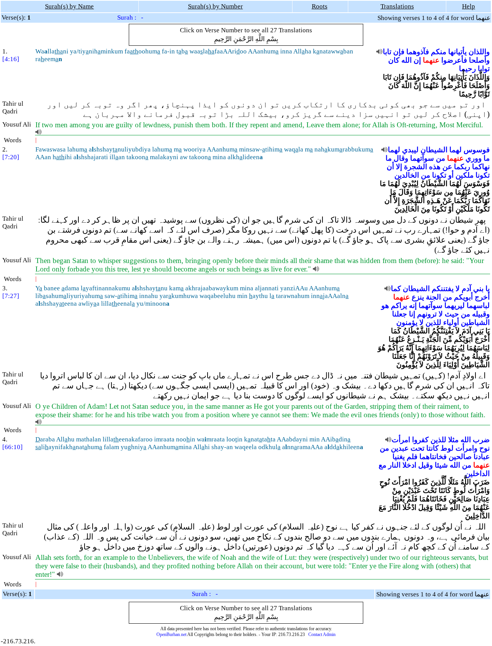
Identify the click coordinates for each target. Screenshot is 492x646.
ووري (473, 158)
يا (487, 289)
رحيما (467, 69)
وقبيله (481, 314)
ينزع (418, 297)
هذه (434, 167)
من (440, 158)
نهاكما (481, 167)
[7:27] (10, 296)
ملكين (464, 175)
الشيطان (434, 150)
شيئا (441, 465)
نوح (484, 448)
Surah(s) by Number (215, 6)
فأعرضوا (454, 60)
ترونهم (427, 314)
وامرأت (466, 448)
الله (406, 60)
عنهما (431, 60)
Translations (397, 6)
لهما (455, 150)
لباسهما (478, 305)
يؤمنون (406, 322)
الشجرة (415, 167)
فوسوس (477, 150)
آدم (466, 289)
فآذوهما (417, 52)
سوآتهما (422, 158)
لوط (447, 448)
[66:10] (12, 447)
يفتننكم (443, 289)
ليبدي (410, 150)
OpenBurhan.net (171, 634)
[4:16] (10, 59)
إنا (412, 314)
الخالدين (406, 175)
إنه (413, 305)
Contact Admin (322, 634)
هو (385, 305)
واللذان (479, 52)
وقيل (425, 465)
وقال (401, 158)
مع (382, 465)
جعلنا (399, 314)
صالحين (460, 457)
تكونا (482, 175)
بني (478, 289)
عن (447, 167)
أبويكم (463, 297)
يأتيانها (457, 52)
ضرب (481, 440)
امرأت (401, 440)
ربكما (462, 167)
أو (451, 175)
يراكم (399, 305)
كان (393, 60)
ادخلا (409, 465)
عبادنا (482, 457)
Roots (319, 6)
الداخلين (477, 474)
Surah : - (130, 17)
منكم (438, 52)
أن (390, 167)
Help (468, 6)
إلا (399, 167)
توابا (484, 69)
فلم (412, 457)
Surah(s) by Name (69, 6)
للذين (433, 322)
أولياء (451, 322)
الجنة (433, 297)
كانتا (432, 448)
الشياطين (475, 322)
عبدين (400, 448)
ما (487, 158)
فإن (398, 52)
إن (417, 60)
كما (396, 289)
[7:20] (10, 157)
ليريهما (454, 305)
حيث (452, 314)
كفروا (420, 440)
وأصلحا (479, 60)
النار (394, 465)
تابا (387, 52)
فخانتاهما (433, 457)
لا (457, 289)
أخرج (482, 297)
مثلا (453, 440)
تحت (417, 448)
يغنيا (398, 457)
